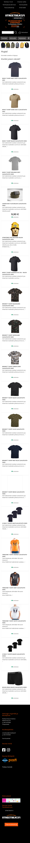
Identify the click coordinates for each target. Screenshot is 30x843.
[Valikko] (28, 38)
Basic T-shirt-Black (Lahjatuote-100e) (14, 141)
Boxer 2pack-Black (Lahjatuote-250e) (14, 687)
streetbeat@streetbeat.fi (9, 733)
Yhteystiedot (5, 724)
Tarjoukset (22, 38)
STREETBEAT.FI (9, 810)
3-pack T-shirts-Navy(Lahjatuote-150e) (14, 523)
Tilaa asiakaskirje (9, 7)
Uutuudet (13, 38)
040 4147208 (7, 722)
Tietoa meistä (7, 767)
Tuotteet (4, 38)
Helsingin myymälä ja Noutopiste (10, 714)
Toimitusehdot (23, 4)
